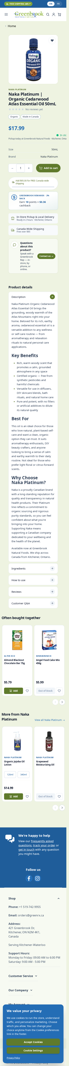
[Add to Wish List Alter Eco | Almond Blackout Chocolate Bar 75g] (27, 691)
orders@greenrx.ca (31, 915)
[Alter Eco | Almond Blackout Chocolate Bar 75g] (17, 640)
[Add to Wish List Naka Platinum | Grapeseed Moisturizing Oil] (59, 796)
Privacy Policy (13, 1058)
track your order (44, 845)
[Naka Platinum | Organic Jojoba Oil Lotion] (17, 741)
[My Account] (53, 14)
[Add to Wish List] (52, 40)
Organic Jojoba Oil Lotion (14, 763)
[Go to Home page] (28, 14)
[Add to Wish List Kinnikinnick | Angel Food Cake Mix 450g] (59, 691)
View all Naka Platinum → (50, 720)
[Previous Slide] (55, 702)
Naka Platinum (13, 757)
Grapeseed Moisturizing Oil (45, 763)
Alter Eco (9, 656)
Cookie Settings (33, 1050)
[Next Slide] (62, 702)
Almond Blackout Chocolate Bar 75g (14, 662)
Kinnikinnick (43, 656)
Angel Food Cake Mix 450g (48, 662)
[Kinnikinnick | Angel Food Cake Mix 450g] (49, 640)
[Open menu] (8, 14)
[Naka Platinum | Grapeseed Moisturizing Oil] (49, 741)
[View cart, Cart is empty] (59, 14)
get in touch (26, 849)
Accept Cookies (33, 1042)
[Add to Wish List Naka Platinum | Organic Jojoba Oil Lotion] (27, 796)
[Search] (47, 14)
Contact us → (46, 256)
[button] (34, 898)
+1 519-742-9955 (30, 907)
